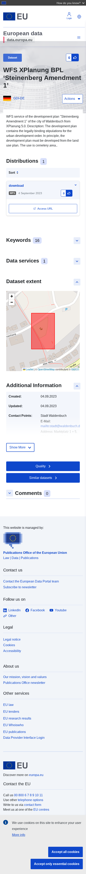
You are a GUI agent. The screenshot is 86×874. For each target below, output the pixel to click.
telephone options (30, 800)
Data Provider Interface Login (24, 737)
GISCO (75, 369)
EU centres (41, 809)
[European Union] (41, 765)
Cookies (9, 645)
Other (12, 616)
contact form (32, 804)
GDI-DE (19, 98)
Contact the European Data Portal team (31, 581)
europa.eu (36, 775)
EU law (8, 704)
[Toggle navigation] (78, 37)
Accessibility (12, 651)
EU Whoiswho (13, 725)
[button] (71, 3)
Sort (12, 172)
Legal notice (12, 639)
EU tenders (11, 711)
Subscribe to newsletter (19, 587)
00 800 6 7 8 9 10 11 (28, 795)
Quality (41, 466)
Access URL (45, 208)
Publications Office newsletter (24, 682)
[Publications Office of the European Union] (41, 539)
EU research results (17, 718)
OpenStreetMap (46, 369)
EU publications (14, 732)
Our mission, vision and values (25, 677)
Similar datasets (40, 477)
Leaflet (29, 369)
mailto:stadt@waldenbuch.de (61, 426)
